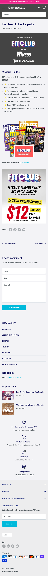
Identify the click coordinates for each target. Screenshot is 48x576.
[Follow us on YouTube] (17, 546)
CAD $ (5, 535)
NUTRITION (6, 353)
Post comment (14, 308)
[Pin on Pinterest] (15, 229)
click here (25, 163)
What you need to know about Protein (30, 405)
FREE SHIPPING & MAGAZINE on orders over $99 (24, 2)
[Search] (43, 14)
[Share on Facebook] (10, 229)
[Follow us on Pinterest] (12, 546)
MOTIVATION (6, 359)
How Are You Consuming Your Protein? (30, 392)
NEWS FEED (6, 329)
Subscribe (10, 524)
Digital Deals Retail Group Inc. (11, 571)
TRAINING (5, 347)
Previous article (10, 244)
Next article (39, 244)
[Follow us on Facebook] (4, 546)
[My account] (39, 8)
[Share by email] (23, 229)
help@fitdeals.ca (15, 378)
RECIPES (5, 341)
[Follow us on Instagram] (8, 546)
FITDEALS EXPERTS (9, 364)
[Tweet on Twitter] (19, 229)
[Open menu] (3, 8)
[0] (43, 8)
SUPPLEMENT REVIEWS (10, 335)
